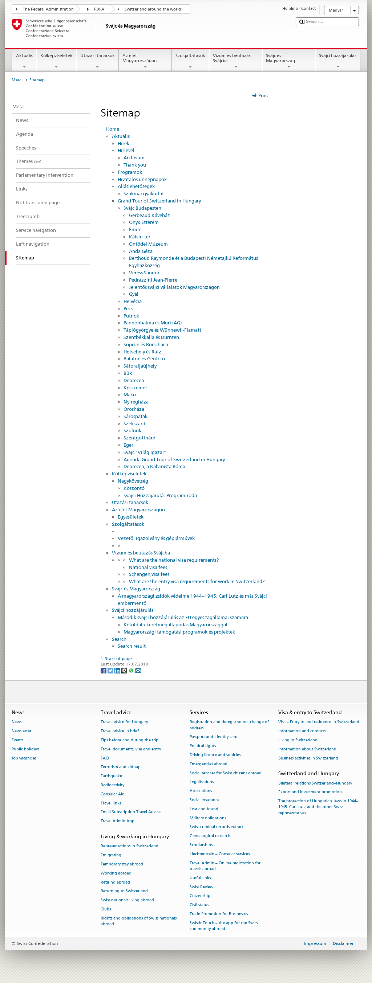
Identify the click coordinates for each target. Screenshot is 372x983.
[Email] (138, 670)
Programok (130, 172)
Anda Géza (141, 251)
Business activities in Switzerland (308, 758)
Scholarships (201, 845)
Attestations (201, 791)
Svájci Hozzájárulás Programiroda (160, 495)
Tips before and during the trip (129, 740)
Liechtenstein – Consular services (220, 854)
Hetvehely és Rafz (142, 352)
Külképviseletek (56, 55)
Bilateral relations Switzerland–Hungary (315, 783)
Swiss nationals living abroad (127, 900)
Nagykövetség (133, 481)
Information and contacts (302, 731)
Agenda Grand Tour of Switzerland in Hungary (174, 459)
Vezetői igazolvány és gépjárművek (156, 538)
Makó (130, 394)
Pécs (128, 308)
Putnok (131, 316)
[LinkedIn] (117, 670)
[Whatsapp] (131, 670)
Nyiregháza (136, 402)
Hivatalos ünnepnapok (142, 179)
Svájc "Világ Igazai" (145, 452)
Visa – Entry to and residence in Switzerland (318, 722)
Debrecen (134, 380)
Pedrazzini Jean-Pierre (153, 280)
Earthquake (111, 776)
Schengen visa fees (149, 574)
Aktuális (24, 55)
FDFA (99, 9)
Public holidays (25, 749)
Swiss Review (201, 887)
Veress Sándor (144, 272)
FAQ (105, 758)
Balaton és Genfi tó (144, 358)
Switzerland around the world (153, 9)
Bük (128, 373)
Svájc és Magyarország (280, 58)
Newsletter (21, 731)
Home (112, 129)
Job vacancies (24, 758)
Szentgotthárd (139, 438)
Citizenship (200, 896)
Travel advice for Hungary (124, 722)
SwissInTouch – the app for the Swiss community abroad (224, 926)
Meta (16, 80)
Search (119, 639)
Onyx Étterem (144, 222)
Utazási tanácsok (97, 55)
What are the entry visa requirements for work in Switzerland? (196, 581)
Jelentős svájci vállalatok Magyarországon (174, 287)
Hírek (123, 143)
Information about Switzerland (307, 749)
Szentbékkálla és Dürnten (151, 337)
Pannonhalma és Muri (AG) (153, 322)
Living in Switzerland (298, 740)
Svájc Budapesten (142, 208)
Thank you (135, 165)
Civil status (199, 905)
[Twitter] (111, 670)
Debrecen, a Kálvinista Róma (154, 466)
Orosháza (134, 409)
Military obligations (208, 818)
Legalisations (202, 782)
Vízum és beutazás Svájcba (232, 58)
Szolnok (132, 430)
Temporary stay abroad (122, 864)
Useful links (200, 878)
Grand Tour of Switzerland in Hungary (159, 201)
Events (17, 740)
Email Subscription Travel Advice (131, 812)
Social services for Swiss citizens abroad (226, 773)
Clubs (106, 909)
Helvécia (133, 301)
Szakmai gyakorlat (144, 193)
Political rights (203, 746)
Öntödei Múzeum (148, 244)
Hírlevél (126, 150)
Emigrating (111, 855)
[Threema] (124, 670)
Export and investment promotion (310, 792)
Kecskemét (135, 387)
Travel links (111, 803)
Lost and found (204, 809)
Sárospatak (135, 416)
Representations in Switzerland (129, 846)
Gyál (133, 294)
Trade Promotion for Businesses (219, 914)
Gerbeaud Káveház (149, 215)
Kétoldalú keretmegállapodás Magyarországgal (175, 624)
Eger (128, 445)
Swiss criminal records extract (216, 827)
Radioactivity (112, 785)
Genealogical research (210, 836)
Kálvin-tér (139, 236)
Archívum (134, 157)
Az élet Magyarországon (139, 58)
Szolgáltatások (190, 55)
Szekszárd (134, 423)
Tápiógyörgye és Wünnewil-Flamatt (162, 330)
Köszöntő (134, 488)
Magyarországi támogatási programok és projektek (179, 632)
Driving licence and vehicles (215, 755)
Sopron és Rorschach (146, 344)
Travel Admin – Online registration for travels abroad (225, 866)
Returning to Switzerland (124, 891)
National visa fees (148, 567)
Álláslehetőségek (136, 186)
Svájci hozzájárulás (337, 55)
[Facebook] (104, 670)
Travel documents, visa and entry (131, 749)
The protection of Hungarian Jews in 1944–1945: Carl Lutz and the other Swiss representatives (318, 807)
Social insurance (204, 800)
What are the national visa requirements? (174, 560)
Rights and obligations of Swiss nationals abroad (139, 921)
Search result (132, 646)
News (16, 722)
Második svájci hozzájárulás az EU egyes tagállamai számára (183, 617)
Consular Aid (113, 794)
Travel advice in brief (120, 731)
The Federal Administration (48, 9)
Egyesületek (130, 517)
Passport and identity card (214, 737)
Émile (135, 229)
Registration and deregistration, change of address (229, 725)
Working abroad (116, 873)
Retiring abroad (115, 882)
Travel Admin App (117, 821)
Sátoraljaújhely (140, 366)
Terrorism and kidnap (121, 767)
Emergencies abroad (208, 764)
